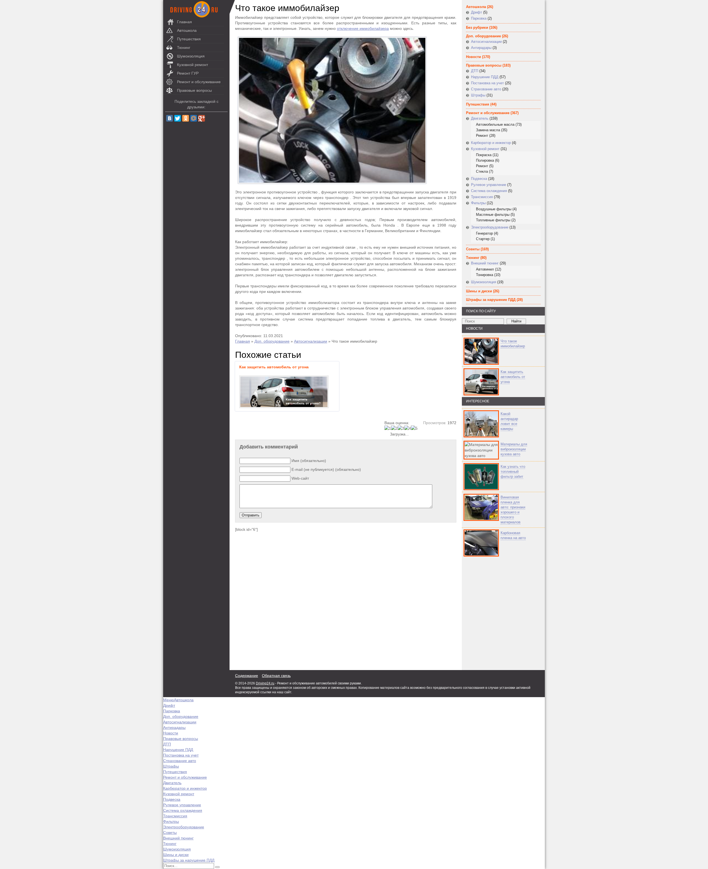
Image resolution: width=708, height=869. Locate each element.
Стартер (483, 239)
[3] (401, 428)
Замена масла (488, 130)
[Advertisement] (495, 613)
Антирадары (481, 48)
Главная (184, 22)
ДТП (474, 71)
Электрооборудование (489, 227)
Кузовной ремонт (192, 64)
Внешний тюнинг (485, 263)
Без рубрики (477, 27)
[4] (407, 428)
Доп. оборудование (272, 341)
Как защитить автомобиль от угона (513, 377)
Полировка (485, 160)
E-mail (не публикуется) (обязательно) (326, 469)
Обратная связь (276, 675)
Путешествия (189, 39)
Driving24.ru (265, 683)
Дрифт (476, 12)
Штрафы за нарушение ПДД (491, 300)
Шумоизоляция (191, 56)
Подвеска (479, 179)
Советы (473, 249)
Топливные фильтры (493, 220)
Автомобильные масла (495, 124)
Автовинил (485, 269)
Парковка (478, 18)
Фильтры (478, 203)
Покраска (483, 155)
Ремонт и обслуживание (199, 82)
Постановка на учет (487, 83)
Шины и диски (479, 291)
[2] (394, 428)
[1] (387, 428)
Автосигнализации (310, 341)
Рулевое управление (488, 185)
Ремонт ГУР (188, 73)
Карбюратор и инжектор (491, 143)
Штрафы (478, 95)
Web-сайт (300, 478)
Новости (473, 57)
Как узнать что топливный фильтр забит (513, 471)
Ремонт (482, 135)
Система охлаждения (489, 191)
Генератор (484, 233)
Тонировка (484, 275)
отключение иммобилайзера (363, 28)
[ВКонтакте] (169, 118)
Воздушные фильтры (493, 209)
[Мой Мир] (193, 118)
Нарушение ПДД (484, 77)
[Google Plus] (201, 118)
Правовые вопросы (194, 90)
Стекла (482, 171)
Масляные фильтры (492, 214)
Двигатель (479, 118)
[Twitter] (177, 118)
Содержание (246, 675)
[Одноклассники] (185, 118)
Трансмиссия (482, 197)
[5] (414, 428)
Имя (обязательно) (308, 460)
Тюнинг (183, 47)
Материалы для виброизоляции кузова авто (514, 449)
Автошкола (187, 30)
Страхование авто (486, 89)
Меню (168, 700)
